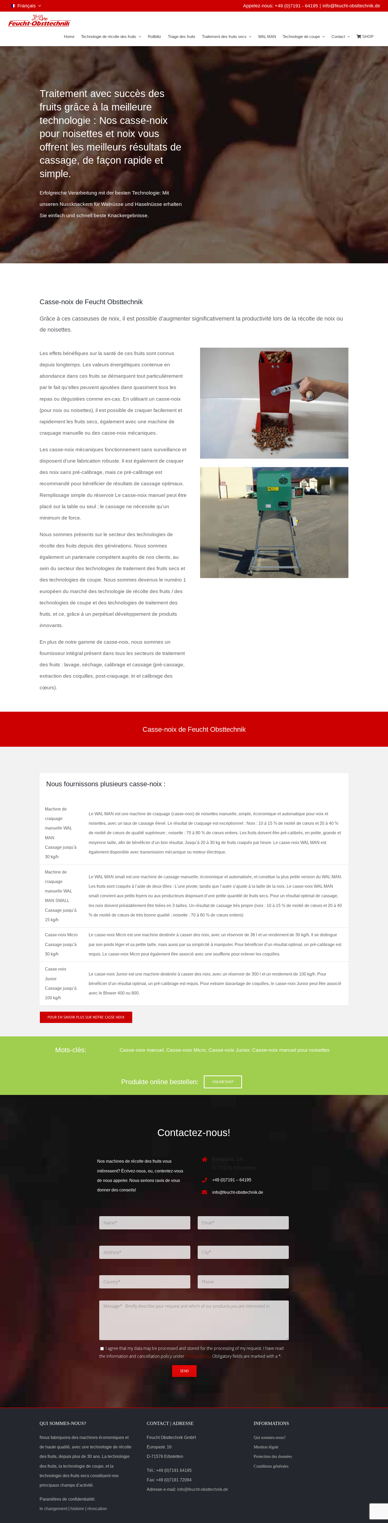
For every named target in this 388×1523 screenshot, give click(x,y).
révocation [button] (97, 1508)
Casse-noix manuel (142, 1050)
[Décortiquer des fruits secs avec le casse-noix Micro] (274, 469)
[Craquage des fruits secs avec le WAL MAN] (274, 350)
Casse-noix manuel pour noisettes (291, 1050)
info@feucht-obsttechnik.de (351, 5)
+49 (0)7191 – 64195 (231, 1180)
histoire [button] (77, 1508)
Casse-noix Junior (229, 1050)
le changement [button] (53, 1508)
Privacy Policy (197, 1356)
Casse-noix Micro (186, 1050)
